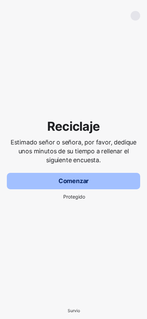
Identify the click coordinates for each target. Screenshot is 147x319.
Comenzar (73, 180)
